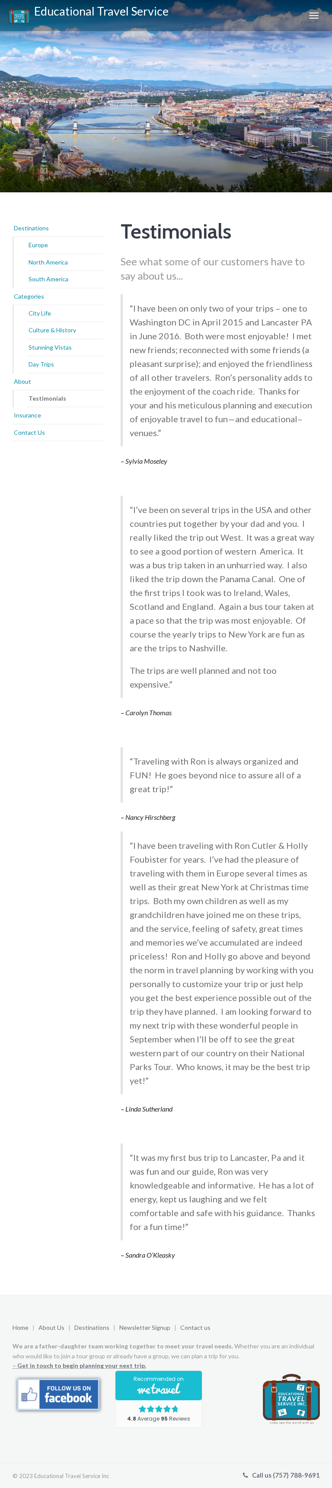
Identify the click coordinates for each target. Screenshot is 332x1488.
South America (48, 279)
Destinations (31, 228)
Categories (29, 296)
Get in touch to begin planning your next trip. (81, 1365)
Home (21, 1327)
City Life (40, 313)
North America (48, 262)
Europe (38, 245)
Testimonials (47, 398)
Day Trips (41, 364)
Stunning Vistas (50, 347)
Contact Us (29, 432)
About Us (51, 1327)
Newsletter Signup (145, 1327)
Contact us (195, 1327)
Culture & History (52, 330)
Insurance (27, 415)
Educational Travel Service (99, 11)
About (22, 381)
